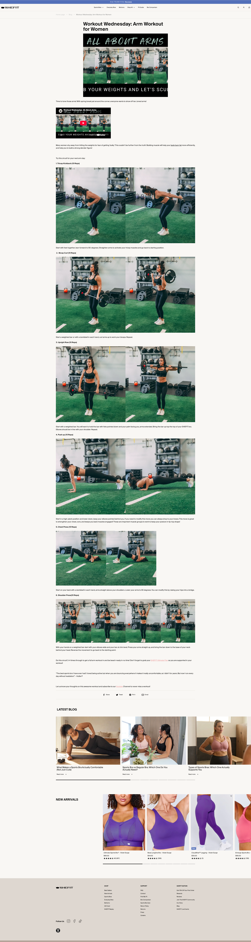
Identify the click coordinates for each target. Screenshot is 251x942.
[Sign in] (244, 7)
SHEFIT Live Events (183, 909)
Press (142, 912)
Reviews (179, 897)
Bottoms (107, 903)
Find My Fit (144, 897)
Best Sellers (108, 890)
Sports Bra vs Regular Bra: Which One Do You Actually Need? (145, 768)
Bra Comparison (146, 900)
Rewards (179, 893)
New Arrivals (108, 893)
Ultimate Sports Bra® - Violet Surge (116, 853)
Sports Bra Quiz (145, 903)
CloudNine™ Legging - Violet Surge (204, 853)
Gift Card (107, 906)
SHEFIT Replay (109, 909)
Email (146, 695)
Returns (143, 909)
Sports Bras (108, 897)
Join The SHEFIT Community (186, 900)
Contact (143, 893)
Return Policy (145, 906)
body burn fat (176, 145)
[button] (249, 7)
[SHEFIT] (10, 7)
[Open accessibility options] (58, 930)
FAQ (142, 890)
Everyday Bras (108, 900)
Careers (143, 915)
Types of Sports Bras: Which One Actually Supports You (209, 768)
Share (108, 695)
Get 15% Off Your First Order (185, 890)
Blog (70, 14)
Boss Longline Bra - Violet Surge (159, 853)
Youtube (119, 686)
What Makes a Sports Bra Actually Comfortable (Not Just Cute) (80, 768)
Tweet (121, 695)
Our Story (180, 903)
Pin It (133, 695)
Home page (60, 14)
